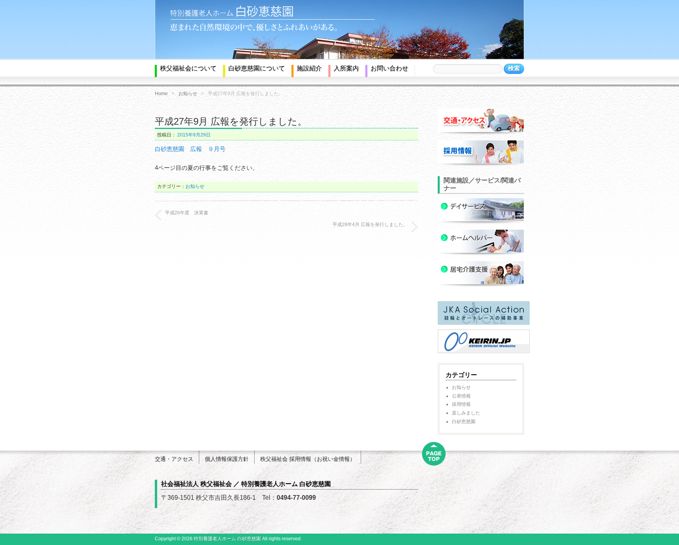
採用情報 (461, 404)
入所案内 (346, 68)
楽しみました (466, 413)
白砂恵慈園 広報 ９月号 (190, 148)
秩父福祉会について (188, 68)
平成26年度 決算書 (186, 212)
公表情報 (461, 396)
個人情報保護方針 (227, 459)
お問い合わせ (389, 68)
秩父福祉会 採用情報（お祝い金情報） (307, 459)
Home (161, 93)
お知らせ (187, 93)
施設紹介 (309, 68)
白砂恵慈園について (256, 68)
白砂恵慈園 (463, 421)
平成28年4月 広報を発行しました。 (370, 224)
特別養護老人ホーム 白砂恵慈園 (227, 538)
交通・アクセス (174, 459)
